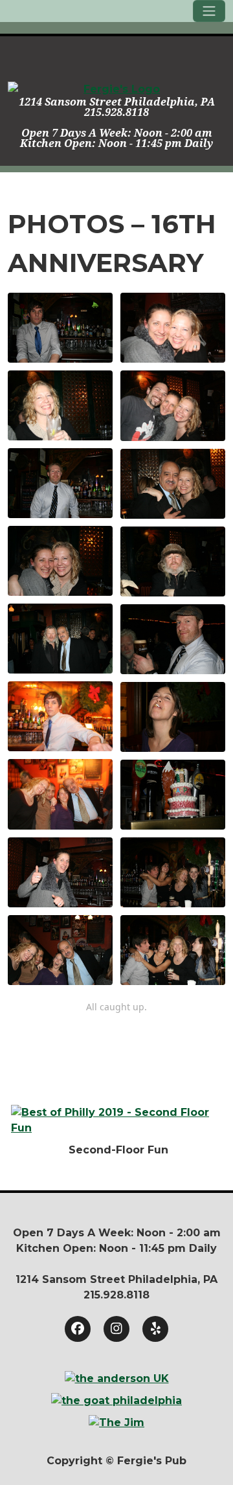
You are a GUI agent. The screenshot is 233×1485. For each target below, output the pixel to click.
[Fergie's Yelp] (155, 1329)
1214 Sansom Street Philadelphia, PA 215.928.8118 (117, 107)
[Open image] (60, 328)
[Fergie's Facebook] (78, 1329)
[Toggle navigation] (209, 11)
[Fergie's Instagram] (116, 1329)
